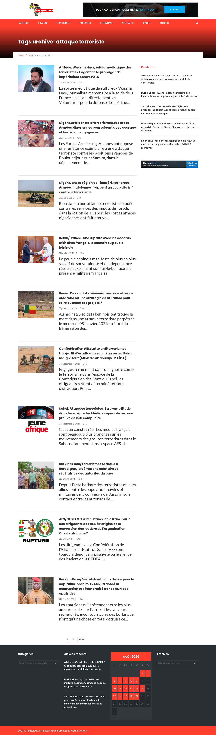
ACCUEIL (24, 23)
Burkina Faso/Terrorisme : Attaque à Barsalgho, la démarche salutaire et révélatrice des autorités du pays (88, 469)
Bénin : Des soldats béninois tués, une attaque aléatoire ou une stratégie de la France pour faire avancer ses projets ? (96, 298)
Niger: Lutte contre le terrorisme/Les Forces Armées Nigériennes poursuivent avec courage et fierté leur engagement (97, 127)
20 (131, 696)
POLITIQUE (85, 23)
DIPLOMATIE (64, 23)
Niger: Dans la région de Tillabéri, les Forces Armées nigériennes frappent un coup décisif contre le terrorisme (96, 187)
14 (137, 688)
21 (137, 696)
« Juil (113, 717)
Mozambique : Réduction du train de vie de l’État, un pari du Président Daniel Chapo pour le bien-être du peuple (169, 127)
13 (131, 688)
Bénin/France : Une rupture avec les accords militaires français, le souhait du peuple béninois (95, 243)
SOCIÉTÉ (164, 23)
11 (120, 688)
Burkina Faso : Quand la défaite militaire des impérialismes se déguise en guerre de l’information (85, 683)
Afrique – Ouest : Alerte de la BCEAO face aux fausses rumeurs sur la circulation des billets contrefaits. (166, 79)
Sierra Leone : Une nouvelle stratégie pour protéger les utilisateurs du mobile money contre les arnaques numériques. (168, 110)
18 (120, 696)
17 (114, 696)
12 (125, 688)
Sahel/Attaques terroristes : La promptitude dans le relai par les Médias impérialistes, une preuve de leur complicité (96, 413)
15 (142, 688)
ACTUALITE (128, 23)
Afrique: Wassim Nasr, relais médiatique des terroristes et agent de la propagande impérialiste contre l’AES (95, 72)
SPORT (147, 23)
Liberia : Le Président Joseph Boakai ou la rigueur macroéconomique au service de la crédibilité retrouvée (168, 144)
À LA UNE (43, 23)
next (81, 639)
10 (114, 688)
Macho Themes (79, 730)
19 (125, 696)
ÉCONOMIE (106, 23)
